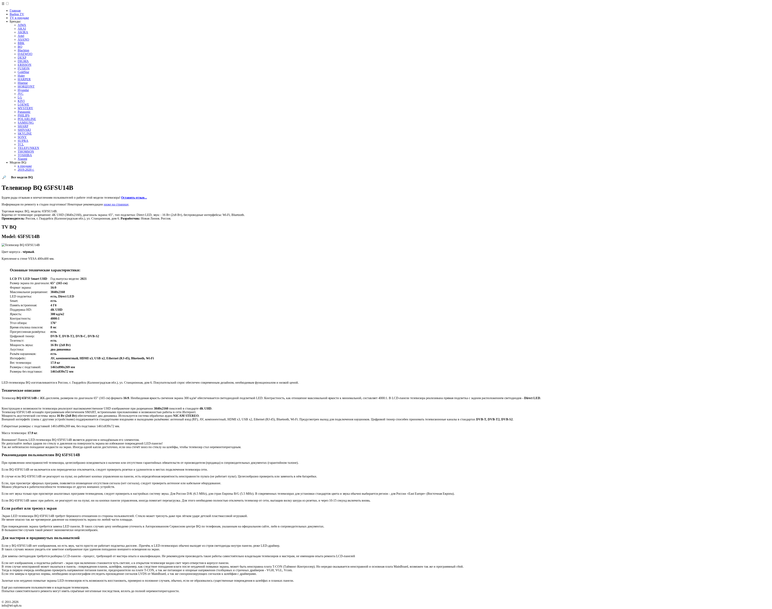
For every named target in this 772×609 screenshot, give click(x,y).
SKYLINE (25, 133)
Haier (21, 75)
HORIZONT (26, 86)
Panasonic (24, 111)
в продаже (25, 166)
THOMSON (26, 151)
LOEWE (23, 104)
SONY (22, 137)
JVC (21, 93)
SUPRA (23, 140)
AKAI (22, 28)
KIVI (21, 101)
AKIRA (23, 32)
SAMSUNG (26, 122)
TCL (21, 144)
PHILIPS (24, 115)
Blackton (23, 50)
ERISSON (24, 64)
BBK (21, 43)
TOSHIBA (25, 155)
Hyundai (23, 90)
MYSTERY (25, 108)
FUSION (24, 68)
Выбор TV (17, 14)
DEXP (22, 57)
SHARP (23, 126)
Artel (21, 36)
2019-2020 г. (26, 169)
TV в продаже (19, 17)
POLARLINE (27, 119)
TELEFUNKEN (28, 148)
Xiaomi (22, 158)
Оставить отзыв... (134, 197)
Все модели (22, 177)
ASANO (23, 39)
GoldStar (23, 72)
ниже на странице (116, 204)
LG (20, 97)
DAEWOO (25, 54)
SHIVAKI (24, 130)
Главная (15, 10)
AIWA (22, 25)
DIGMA (23, 61)
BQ (20, 46)
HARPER (24, 79)
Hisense (23, 83)
